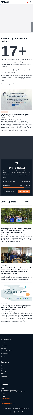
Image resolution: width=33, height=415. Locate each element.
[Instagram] (14, 412)
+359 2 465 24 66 (5, 398)
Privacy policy (5, 353)
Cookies (3, 356)
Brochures (4, 348)
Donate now (24, 191)
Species (3, 368)
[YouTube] (22, 412)
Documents (4, 345)
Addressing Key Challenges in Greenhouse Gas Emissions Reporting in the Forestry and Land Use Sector (16, 116)
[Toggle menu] (30, 1)
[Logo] (5, 2)
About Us (3, 343)
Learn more (9, 191)
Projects (3, 365)
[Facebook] (10, 412)
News (2, 379)
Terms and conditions (7, 351)
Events (3, 373)
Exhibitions (4, 376)
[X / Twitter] (18, 412)
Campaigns (4, 371)
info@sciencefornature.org (8, 403)
